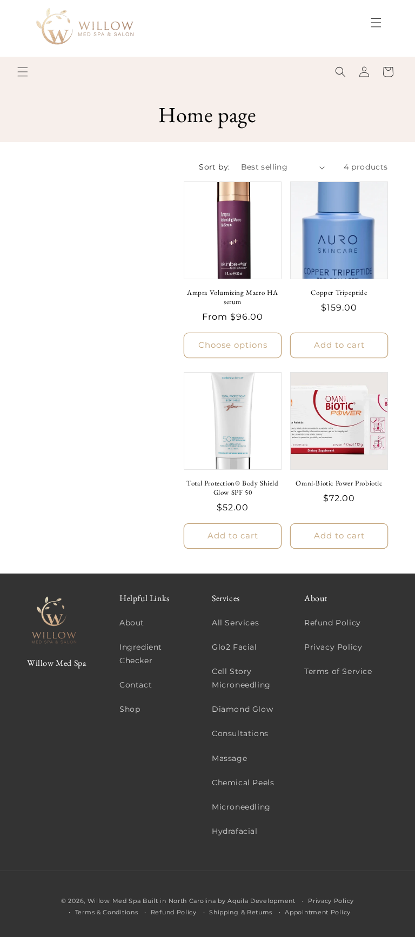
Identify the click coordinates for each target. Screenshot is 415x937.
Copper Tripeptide (339, 292)
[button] (376, 23)
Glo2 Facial (234, 647)
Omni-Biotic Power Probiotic (339, 483)
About (131, 623)
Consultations (240, 733)
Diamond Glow (242, 709)
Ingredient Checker (140, 653)
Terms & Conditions (106, 912)
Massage (229, 758)
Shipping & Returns (240, 912)
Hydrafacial (235, 831)
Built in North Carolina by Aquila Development (219, 901)
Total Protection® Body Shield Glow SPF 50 (232, 488)
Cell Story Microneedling (241, 678)
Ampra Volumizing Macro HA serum (232, 297)
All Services (235, 623)
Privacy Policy (333, 647)
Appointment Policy (318, 912)
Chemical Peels (243, 782)
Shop (129, 709)
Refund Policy (332, 623)
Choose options (232, 345)
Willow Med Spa (114, 901)
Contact (135, 685)
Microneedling (241, 807)
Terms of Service (338, 671)
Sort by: (214, 167)
